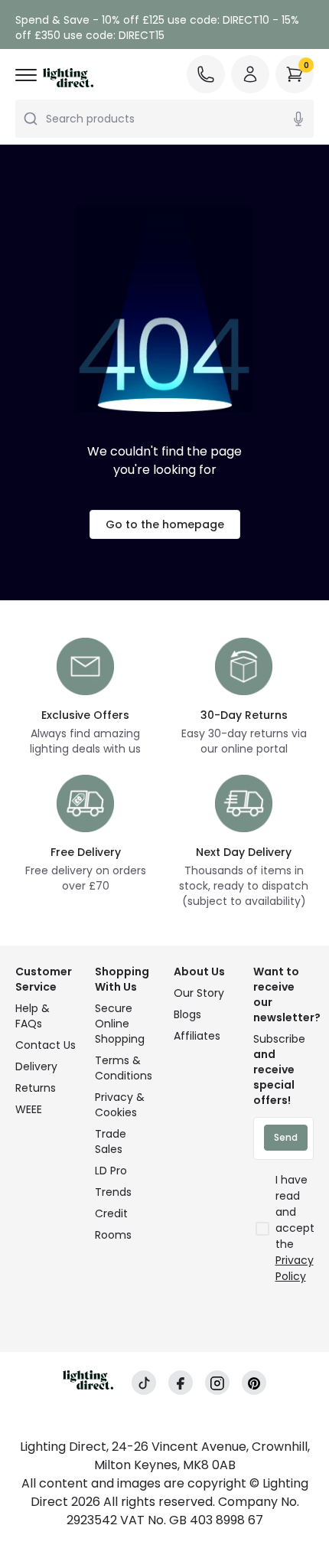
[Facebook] (180, 1383)
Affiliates (197, 1035)
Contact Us (45, 1045)
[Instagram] (217, 1383)
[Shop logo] (68, 77)
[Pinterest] (254, 1383)
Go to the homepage (165, 524)
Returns (35, 1088)
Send (286, 1137)
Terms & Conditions (123, 1068)
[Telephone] (206, 74)
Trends (113, 1192)
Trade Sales (110, 1141)
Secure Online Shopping (120, 1024)
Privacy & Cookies (120, 1104)
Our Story (199, 993)
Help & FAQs (32, 1016)
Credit (111, 1213)
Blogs (187, 1014)
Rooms (113, 1235)
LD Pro (111, 1170)
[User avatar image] (250, 74)
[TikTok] (144, 1383)
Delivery (36, 1066)
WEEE (28, 1109)
